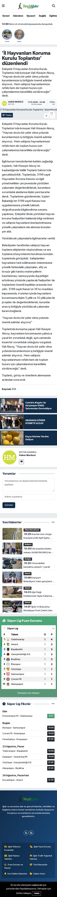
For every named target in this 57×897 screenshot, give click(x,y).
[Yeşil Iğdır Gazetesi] (28, 6)
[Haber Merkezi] (9, 457)
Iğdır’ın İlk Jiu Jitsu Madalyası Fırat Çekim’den (38, 608)
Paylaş (9, 115)
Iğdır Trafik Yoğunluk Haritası (41, 857)
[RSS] (31, 832)
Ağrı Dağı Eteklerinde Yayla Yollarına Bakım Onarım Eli (38, 594)
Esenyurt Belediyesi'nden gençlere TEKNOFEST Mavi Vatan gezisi (38, 579)
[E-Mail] (21, 461)
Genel (5, 16)
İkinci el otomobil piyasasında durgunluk (27, 24)
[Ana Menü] (3, 6)
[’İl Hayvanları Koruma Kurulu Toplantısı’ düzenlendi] (28, 110)
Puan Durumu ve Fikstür (13, 866)
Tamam (36, 893)
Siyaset (30, 16)
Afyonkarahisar (32, 530)
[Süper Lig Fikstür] (53, 704)
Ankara (28, 544)
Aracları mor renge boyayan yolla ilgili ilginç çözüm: (38, 536)
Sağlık (42, 16)
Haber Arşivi (39, 874)
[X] (26, 832)
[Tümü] (53, 522)
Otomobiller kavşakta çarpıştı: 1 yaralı (37, 565)
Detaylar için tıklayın (28, 693)
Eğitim (53, 16)
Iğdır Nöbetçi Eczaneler (12, 848)
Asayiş (28, 559)
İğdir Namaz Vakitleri (12, 857)
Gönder (9, 505)
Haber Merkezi (27, 455)
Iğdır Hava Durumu (42, 847)
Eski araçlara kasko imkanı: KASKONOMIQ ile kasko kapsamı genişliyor (37, 550)
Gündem (18, 16)
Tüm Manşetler (40, 865)
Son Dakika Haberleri (17, 874)
